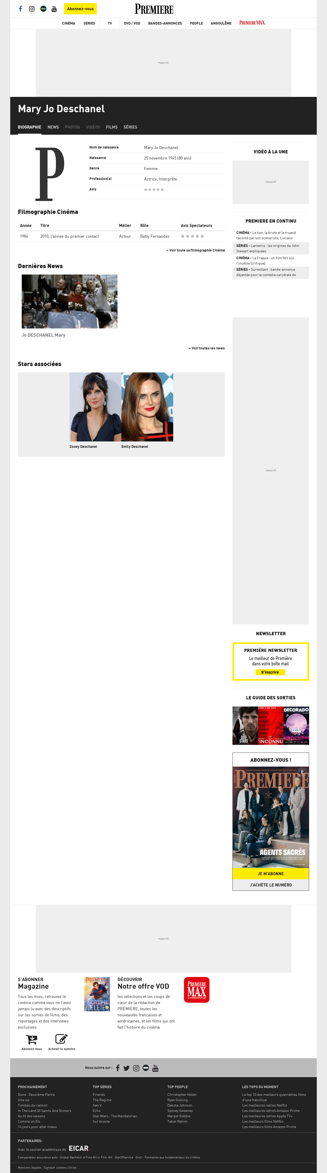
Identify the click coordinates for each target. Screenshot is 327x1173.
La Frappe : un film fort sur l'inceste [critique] (265, 260)
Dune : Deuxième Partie (36, 1094)
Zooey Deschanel (83, 446)
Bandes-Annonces (165, 23)
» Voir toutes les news (207, 348)
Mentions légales (29, 1167)
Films (112, 127)
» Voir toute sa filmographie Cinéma (195, 250)
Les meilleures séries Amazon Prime (271, 1110)
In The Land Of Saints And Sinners (44, 1110)
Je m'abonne (271, 873)
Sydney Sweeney (180, 1110)
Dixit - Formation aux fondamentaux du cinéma (168, 1157)
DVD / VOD (132, 23)
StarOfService (124, 1157)
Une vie (23, 1100)
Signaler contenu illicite (60, 1167)
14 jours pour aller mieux (37, 1126)
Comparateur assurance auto (37, 1157)
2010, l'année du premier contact (69, 236)
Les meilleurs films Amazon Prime (269, 1126)
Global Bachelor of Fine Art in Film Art (86, 1157)
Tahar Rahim (177, 1121)
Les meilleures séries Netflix (264, 1105)
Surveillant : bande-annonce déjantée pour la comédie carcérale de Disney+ (266, 273)
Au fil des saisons (31, 1116)
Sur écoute (101, 1121)
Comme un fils (29, 1121)
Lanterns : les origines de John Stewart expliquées (267, 248)
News (53, 127)
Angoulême (221, 23)
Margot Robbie (178, 1116)
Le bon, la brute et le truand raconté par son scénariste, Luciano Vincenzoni (266, 236)
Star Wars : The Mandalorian (115, 1116)
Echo (96, 1110)
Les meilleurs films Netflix (263, 1121)
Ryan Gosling (177, 1100)
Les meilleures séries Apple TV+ (267, 1116)
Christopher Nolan (181, 1094)
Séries (89, 23)
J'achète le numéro (271, 884)
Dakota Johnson (179, 1105)
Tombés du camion (33, 1105)
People (196, 23)
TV (110, 23)
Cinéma (68, 23)
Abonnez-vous (80, 8)
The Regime (102, 1100)
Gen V (97, 1105)
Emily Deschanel (134, 446)
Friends (99, 1094)
